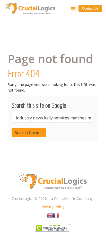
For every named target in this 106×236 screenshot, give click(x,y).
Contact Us (90, 8)
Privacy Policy (53, 206)
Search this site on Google (39, 105)
